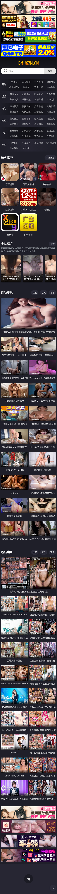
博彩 (4, 84)
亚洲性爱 (14, 106)
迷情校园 (14, 135)
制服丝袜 (14, 111)
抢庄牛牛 (51, 87)
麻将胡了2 (14, 87)
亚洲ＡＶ (14, 94)
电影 (4, 108)
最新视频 (7, 292)
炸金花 (26, 87)
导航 (4, 145)
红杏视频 (14, 147)
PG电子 (14, 82)
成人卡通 (38, 106)
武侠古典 (51, 130)
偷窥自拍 (14, 118)
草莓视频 (38, 142)
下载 (52, 243)
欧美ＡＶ (38, 94)
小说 (4, 133)
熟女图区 (38, 123)
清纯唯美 (26, 123)
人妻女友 (38, 130)
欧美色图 (38, 118)
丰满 (35, 552)
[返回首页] (53, 888)
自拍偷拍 (26, 94)
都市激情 (14, 130)
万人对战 (38, 82)
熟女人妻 (14, 99)
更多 (52, 292)
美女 (35, 292)
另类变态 (51, 111)
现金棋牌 (38, 87)
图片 (4, 120)
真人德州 (26, 82)
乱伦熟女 (38, 111)
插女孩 (14, 142)
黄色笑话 (38, 135)
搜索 (50, 70)
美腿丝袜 (14, 123)
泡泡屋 (26, 147)
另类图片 (51, 123)
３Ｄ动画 (51, 94)
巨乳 (43, 292)
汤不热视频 (51, 142)
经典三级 (26, 111)
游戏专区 (51, 82)
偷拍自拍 (26, 106)
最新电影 (7, 552)
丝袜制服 (26, 99)
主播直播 (38, 99)
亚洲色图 (26, 118)
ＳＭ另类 (51, 99)
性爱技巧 (51, 135)
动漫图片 (51, 118)
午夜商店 (26, 142)
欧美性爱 (51, 106)
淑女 (43, 552)
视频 (4, 96)
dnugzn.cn (28, 63)
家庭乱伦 (26, 130)
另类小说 (26, 135)
